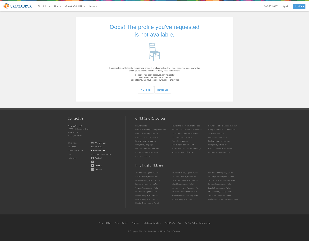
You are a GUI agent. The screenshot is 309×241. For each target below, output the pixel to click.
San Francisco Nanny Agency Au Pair (222, 180)
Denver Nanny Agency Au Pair (147, 195)
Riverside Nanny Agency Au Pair (220, 172)
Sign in (285, 6)
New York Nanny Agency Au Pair (184, 191)
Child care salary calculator (182, 137)
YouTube (98, 169)
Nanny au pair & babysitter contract (222, 129)
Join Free (299, 6)
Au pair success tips (142, 156)
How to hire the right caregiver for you (150, 129)
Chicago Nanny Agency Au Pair (147, 188)
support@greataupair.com (101, 154)
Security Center (141, 126)
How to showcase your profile (146, 133)
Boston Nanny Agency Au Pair (146, 184)
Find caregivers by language (219, 141)
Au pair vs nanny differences (182, 152)
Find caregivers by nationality (183, 145)
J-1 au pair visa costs (216, 133)
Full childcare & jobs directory (147, 148)
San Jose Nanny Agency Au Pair (220, 184)
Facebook (98, 158)
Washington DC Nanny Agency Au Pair (223, 199)
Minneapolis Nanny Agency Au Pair (185, 188)
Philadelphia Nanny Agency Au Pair (185, 195)
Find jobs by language (144, 145)
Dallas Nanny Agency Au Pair (146, 191)
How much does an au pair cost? (220, 148)
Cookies (135, 223)
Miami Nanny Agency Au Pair (183, 184)
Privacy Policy (121, 223)
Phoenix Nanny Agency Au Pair (184, 199)
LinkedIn (98, 165)
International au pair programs (147, 137)
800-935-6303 (271, 6)
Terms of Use (105, 223)
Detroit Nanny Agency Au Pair (147, 199)
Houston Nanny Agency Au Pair (147, 203)
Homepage (162, 89)
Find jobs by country (180, 141)
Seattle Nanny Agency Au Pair (219, 188)
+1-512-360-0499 (98, 150)
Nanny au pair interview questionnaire (186, 129)
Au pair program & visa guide (146, 152)
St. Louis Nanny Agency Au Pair (220, 191)
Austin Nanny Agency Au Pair (146, 176)
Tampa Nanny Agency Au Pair (219, 195)
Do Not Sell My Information (198, 223)
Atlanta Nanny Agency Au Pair (146, 172)
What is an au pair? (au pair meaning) (186, 148)
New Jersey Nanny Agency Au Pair (185, 172)
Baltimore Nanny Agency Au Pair (147, 180)
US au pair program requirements (185, 133)
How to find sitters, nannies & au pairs (222, 126)
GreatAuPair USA (173, 223)
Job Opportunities (152, 223)
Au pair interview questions (219, 152)
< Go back (146, 89)
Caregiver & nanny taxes (217, 137)
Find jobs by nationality (217, 145)
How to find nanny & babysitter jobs (186, 126)
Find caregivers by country (145, 141)
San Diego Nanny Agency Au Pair (221, 176)
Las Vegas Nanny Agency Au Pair (184, 176)
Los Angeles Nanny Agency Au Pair (185, 180)
